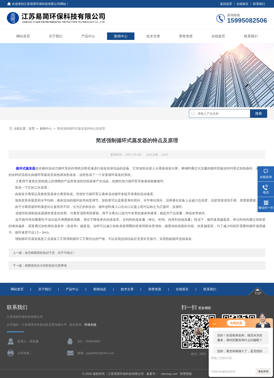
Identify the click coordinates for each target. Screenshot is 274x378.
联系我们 (259, 4)
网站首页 (23, 36)
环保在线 (90, 324)
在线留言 (243, 4)
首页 (32, 128)
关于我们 (56, 36)
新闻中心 (121, 36)
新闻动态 (99, 289)
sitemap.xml (169, 373)
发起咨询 (263, 371)
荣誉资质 (186, 36)
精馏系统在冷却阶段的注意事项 (46, 265)
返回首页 (226, 4)
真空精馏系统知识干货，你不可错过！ (50, 252)
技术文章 (153, 36)
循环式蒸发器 (25, 168)
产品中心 (88, 36)
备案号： (152, 373)
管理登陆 (186, 373)
